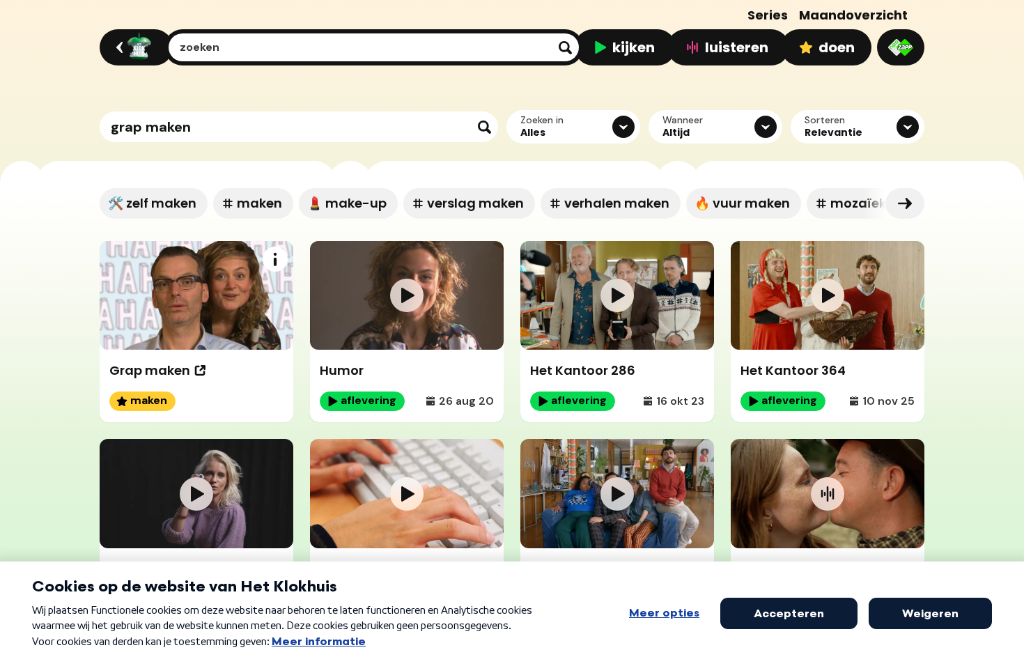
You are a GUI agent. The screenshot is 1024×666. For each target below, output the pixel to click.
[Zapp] (900, 47)
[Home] (134, 47)
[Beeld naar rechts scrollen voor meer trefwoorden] (904, 203)
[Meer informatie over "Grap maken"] (275, 259)
